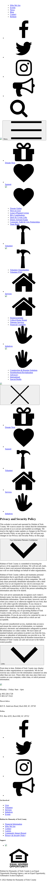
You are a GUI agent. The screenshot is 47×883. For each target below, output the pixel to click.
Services (8, 810)
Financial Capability (18, 325)
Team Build (14, 224)
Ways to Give (15, 211)
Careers (8, 831)
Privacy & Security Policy (15, 835)
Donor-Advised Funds (19, 220)
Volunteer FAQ (16, 272)
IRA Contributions (17, 215)
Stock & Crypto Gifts (18, 217)
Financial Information (13, 824)
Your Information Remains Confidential (23, 540)
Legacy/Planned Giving (19, 213)
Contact (13, 14)
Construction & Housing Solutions (23, 370)
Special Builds (15, 379)
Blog (12, 12)
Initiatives (9, 812)
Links (3, 664)
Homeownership (16, 318)
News (12, 10)
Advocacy (14, 375)
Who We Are (15, 5)
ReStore (13, 17)
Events (12, 8)
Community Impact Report (15, 833)
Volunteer (9, 807)
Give (7, 805)
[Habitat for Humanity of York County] (1, 139)
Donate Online (16, 208)
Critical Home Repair (18, 320)
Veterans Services (17, 322)
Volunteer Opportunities (19, 270)
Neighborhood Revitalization (21, 372)
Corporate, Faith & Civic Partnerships (25, 222)
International (15, 377)
